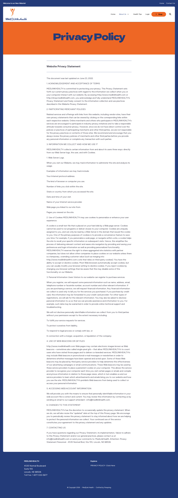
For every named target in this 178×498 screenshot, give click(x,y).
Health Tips (137, 14)
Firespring (107, 487)
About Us (122, 14)
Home (161, 3)
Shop (160, 14)
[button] (170, 14)
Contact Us (170, 3)
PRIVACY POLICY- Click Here (103, 465)
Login (147, 14)
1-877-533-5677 (39, 475)
